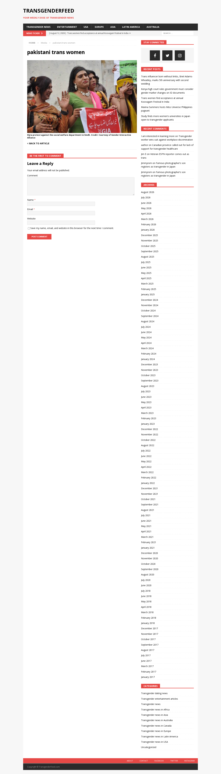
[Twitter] (167, 55)
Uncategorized (148, 747)
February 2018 (148, 617)
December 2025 (149, 235)
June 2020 (146, 585)
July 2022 (145, 450)
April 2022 (146, 466)
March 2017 (147, 666)
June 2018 (146, 596)
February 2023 (148, 418)
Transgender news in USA (154, 741)
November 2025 (149, 240)
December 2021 (149, 488)
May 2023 (146, 402)
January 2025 (148, 294)
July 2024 (145, 326)
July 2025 (145, 262)
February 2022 (148, 477)
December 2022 (149, 429)
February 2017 (148, 671)
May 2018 (146, 601)
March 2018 (147, 612)
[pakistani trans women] (82, 130)
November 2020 (149, 558)
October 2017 (148, 639)
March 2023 (147, 413)
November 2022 (149, 434)
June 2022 (146, 456)
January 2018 (148, 623)
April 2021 (146, 531)
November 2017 (149, 633)
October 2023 (148, 375)
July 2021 (145, 515)
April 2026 (146, 213)
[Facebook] (155, 55)
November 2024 (149, 305)
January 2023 (148, 423)
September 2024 (149, 316)
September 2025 (149, 251)
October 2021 (148, 499)
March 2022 (147, 472)
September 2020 (149, 569)
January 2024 (148, 359)
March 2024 (147, 348)
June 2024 (146, 332)
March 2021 (147, 536)
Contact (143, 760)
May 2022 (146, 461)
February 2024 (148, 353)
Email (30, 209)
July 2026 (145, 197)
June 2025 (146, 267)
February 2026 (148, 224)
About (130, 760)
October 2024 (148, 310)
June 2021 (146, 520)
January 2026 (148, 229)
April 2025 (146, 278)
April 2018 (146, 606)
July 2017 (145, 655)
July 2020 (145, 580)
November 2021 (149, 493)
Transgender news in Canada (156, 725)
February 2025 (148, 289)
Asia (113, 26)
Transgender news (38, 26)
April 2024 (146, 342)
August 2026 (147, 192)
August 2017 (147, 650)
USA (86, 26)
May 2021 (146, 526)
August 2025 (147, 256)
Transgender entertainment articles (159, 698)
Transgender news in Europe (156, 731)
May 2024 (146, 337)
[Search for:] (177, 33)
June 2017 (146, 660)
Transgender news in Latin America (159, 736)
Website (31, 218)
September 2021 (149, 504)
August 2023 (147, 386)
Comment (32, 175)
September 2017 (149, 644)
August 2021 (147, 509)
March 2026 (147, 219)
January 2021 (148, 547)
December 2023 (149, 364)
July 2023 (145, 391)
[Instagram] (180, 55)
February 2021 (148, 542)
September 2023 (149, 380)
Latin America (131, 26)
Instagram (189, 760)
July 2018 (145, 590)
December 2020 (149, 553)
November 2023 (149, 369)
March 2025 (147, 283)
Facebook (159, 760)
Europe (99, 26)
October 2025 (148, 246)
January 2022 (148, 483)
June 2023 (146, 396)
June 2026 (146, 202)
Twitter (174, 760)
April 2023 (146, 407)
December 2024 (149, 299)
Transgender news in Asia (154, 714)
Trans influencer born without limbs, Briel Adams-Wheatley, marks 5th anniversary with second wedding (167, 80)
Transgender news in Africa (155, 709)
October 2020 (148, 563)
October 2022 (148, 439)
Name (30, 199)
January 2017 (148, 676)
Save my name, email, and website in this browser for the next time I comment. (72, 228)
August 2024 (147, 321)
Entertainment (67, 26)
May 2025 (146, 272)
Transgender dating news (154, 693)
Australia (153, 26)
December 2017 (149, 628)
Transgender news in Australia (157, 720)
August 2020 (147, 574)
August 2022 (147, 445)
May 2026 (146, 208)
